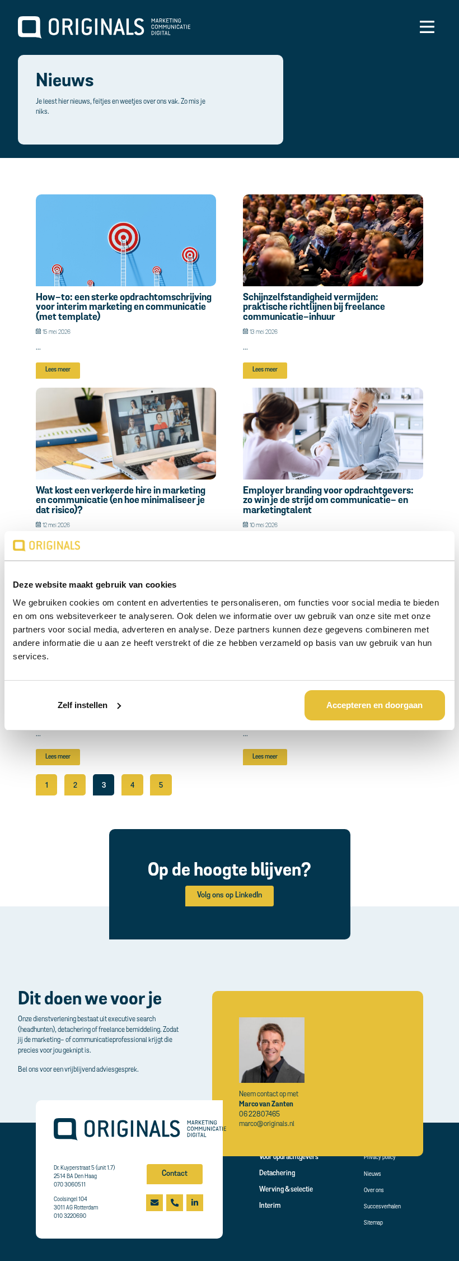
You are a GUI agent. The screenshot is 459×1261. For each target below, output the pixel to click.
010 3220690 (70, 1216)
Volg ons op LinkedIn (229, 895)
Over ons (374, 1191)
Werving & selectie (286, 1189)
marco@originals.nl (266, 1124)
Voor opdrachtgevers (289, 1157)
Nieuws (372, 1174)
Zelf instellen (82, 705)
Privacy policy (380, 1158)
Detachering (277, 1173)
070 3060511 (70, 1185)
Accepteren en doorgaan (374, 705)
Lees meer (58, 370)
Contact (175, 1174)
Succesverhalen (382, 1207)
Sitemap (373, 1223)
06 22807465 (259, 1114)
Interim (269, 1205)
